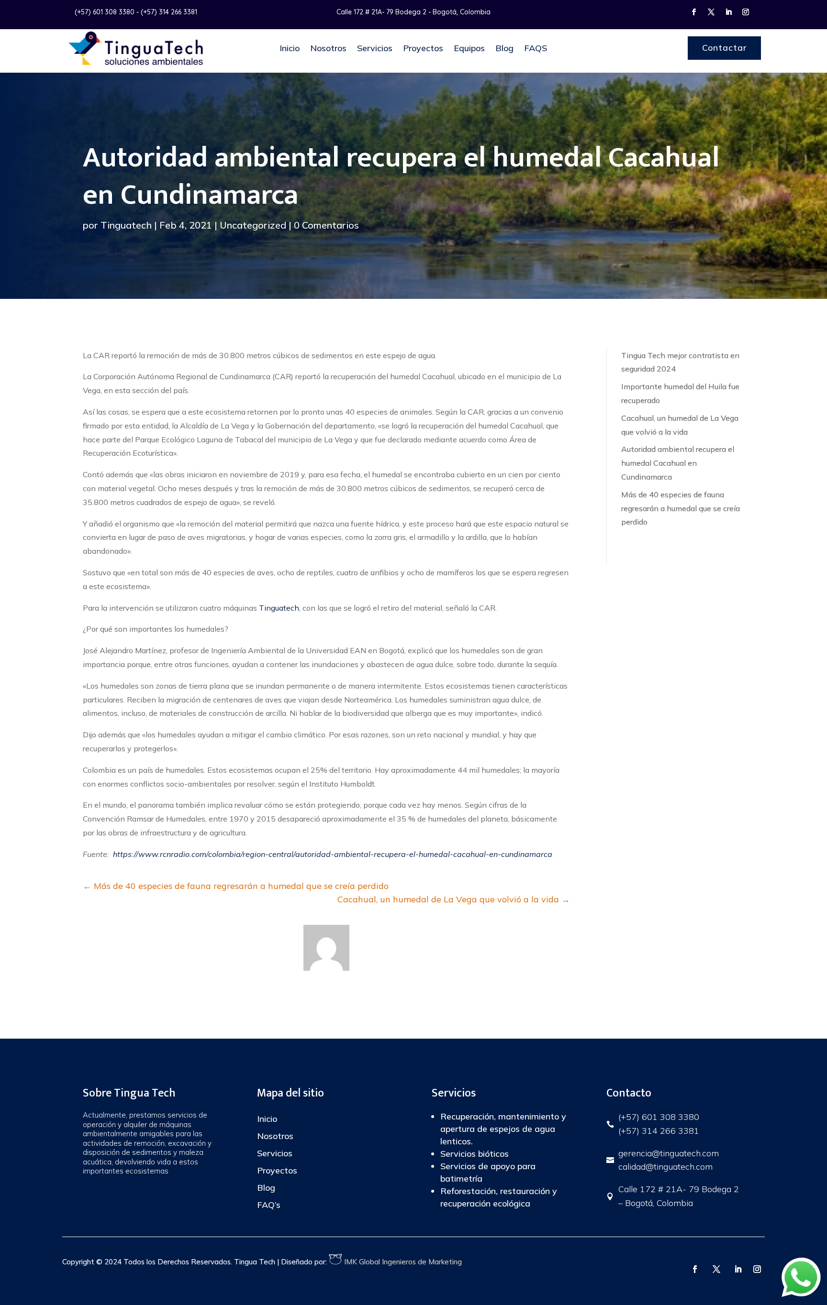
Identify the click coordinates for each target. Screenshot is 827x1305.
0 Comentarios (326, 225)
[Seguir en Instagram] (745, 12)
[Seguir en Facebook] (694, 12)
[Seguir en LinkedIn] (728, 12)
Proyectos (423, 48)
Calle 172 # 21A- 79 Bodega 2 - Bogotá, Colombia (413, 12)
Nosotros (328, 48)
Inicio (289, 48)
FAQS (535, 48)
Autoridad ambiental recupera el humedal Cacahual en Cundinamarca (677, 463)
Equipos (469, 48)
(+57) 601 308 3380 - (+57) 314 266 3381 (136, 12)
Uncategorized (253, 225)
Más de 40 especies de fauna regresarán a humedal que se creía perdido (680, 508)
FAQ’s (268, 1204)
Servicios (374, 48)
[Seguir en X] (711, 12)
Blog (504, 48)
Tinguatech (126, 225)
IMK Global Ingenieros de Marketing (402, 1261)
